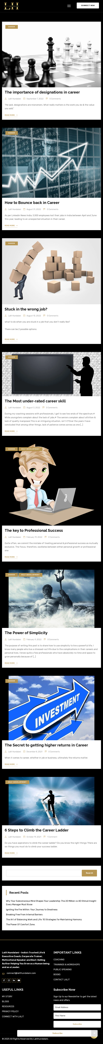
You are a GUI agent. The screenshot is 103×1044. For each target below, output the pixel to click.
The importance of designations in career (42, 92)
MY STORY (7, 996)
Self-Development (30, 449)
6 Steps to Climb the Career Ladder (37, 830)
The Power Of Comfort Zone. (20, 924)
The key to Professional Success (34, 530)
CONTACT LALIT (62, 979)
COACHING (59, 959)
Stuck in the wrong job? (26, 309)
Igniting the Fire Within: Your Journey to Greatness (31, 909)
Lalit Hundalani (14, 99)
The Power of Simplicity (26, 633)
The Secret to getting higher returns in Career (46, 745)
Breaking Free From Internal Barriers (24, 914)
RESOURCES (8, 1006)
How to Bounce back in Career (32, 202)
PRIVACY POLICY (10, 1011)
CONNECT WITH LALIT (13, 1016)
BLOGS (5, 1001)
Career (11, 27)
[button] (69, 6)
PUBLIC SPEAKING (63, 969)
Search (89, 873)
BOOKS (57, 974)
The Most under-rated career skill (35, 401)
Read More (10, 115)
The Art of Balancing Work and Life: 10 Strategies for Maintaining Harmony (44, 919)
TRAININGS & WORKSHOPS (67, 964)
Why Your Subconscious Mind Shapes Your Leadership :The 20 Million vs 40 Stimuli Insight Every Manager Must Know (51, 903)
